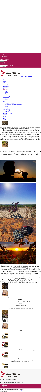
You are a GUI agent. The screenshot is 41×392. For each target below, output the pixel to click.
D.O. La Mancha (3, 83)
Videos (4, 101)
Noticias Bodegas (5, 99)
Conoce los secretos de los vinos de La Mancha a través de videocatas (13, 104)
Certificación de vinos (6, 88)
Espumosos (6, 95)
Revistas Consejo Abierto (6, 109)
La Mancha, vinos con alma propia (9, 103)
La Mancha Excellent (7, 96)
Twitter (4, 82)
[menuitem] (3, 115)
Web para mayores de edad (5, 56)
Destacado (4, 78)
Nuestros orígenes (5, 89)
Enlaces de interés (5, 87)
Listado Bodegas (5, 98)
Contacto (3, 54)
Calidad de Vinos (7, 111)
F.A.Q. (2, 53)
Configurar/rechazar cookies (24, 390)
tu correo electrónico (10, 65)
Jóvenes (6, 91)
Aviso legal (3, 384)
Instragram (4, 81)
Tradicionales (6, 92)
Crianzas (6, 93)
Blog (3, 79)
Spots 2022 (6, 106)
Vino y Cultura (5, 114)
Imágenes (4, 100)
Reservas (6, 94)
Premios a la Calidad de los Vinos (7, 113)
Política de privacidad (2, 63)
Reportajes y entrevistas (8, 105)
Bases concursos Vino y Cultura (9, 110)
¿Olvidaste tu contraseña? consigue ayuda (5, 62)
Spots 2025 (6, 108)
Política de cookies (16, 390)
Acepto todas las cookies (3, 391)
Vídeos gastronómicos (7, 102)
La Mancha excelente (6, 97)
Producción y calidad (6, 86)
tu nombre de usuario (10, 60)
